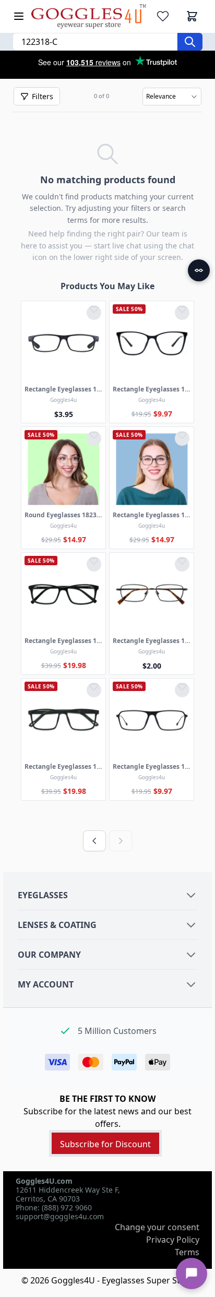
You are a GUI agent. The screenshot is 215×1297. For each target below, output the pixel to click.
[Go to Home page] (88, 16)
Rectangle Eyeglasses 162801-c (151, 389)
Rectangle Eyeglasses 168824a (63, 767)
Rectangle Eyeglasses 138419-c (63, 389)
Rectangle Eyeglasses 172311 (151, 767)
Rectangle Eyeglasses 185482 (151, 641)
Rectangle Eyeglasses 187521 (63, 641)
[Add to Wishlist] (94, 312)
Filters (42, 96)
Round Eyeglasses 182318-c (63, 515)
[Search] (189, 42)
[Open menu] (19, 16)
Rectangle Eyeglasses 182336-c (151, 515)
